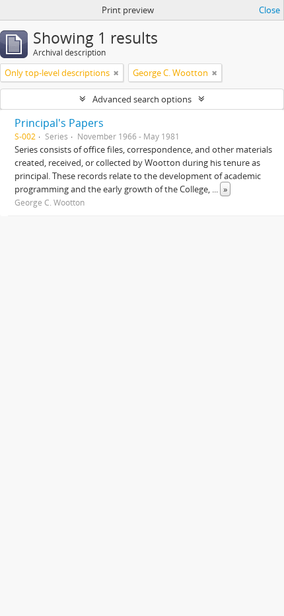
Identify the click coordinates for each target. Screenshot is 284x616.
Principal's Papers (59, 123)
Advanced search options (142, 99)
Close (269, 10)
